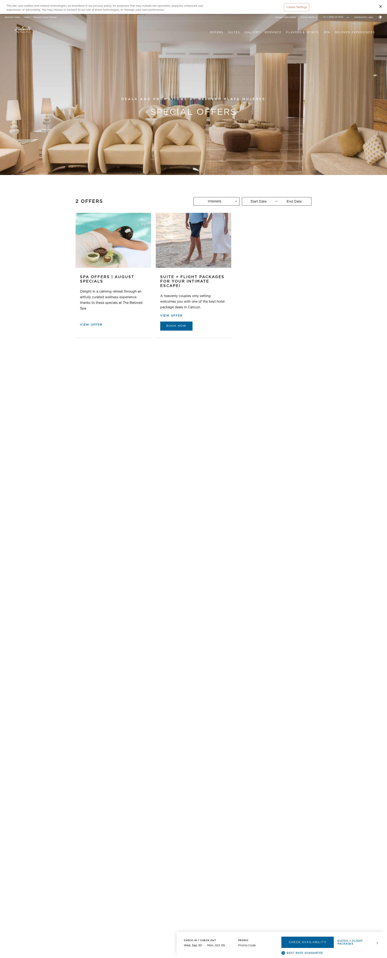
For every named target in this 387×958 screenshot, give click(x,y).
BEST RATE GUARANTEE (305, 953)
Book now (176, 326)
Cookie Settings (296, 7)
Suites (234, 32)
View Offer (91, 324)
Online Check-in (309, 17)
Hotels (27, 17)
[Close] (380, 6)
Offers (216, 32)
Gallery (252, 32)
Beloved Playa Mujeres (44, 17)
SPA (327, 32)
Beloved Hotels (12, 17)
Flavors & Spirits (302, 32)
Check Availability (308, 942)
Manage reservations (285, 17)
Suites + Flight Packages (350, 942)
